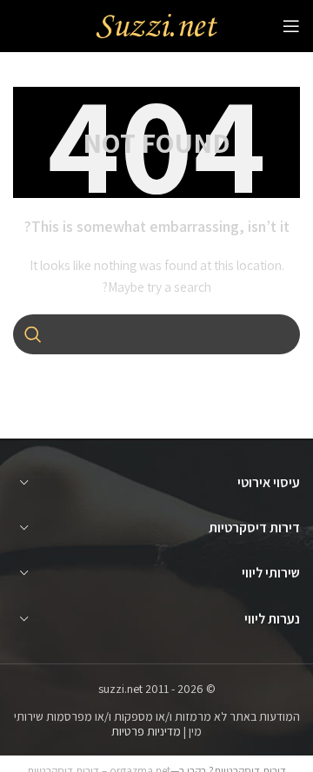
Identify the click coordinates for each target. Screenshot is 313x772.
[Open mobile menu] (291, 26)
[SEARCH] (33, 334)
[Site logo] (156, 25)
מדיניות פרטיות (146, 731)
